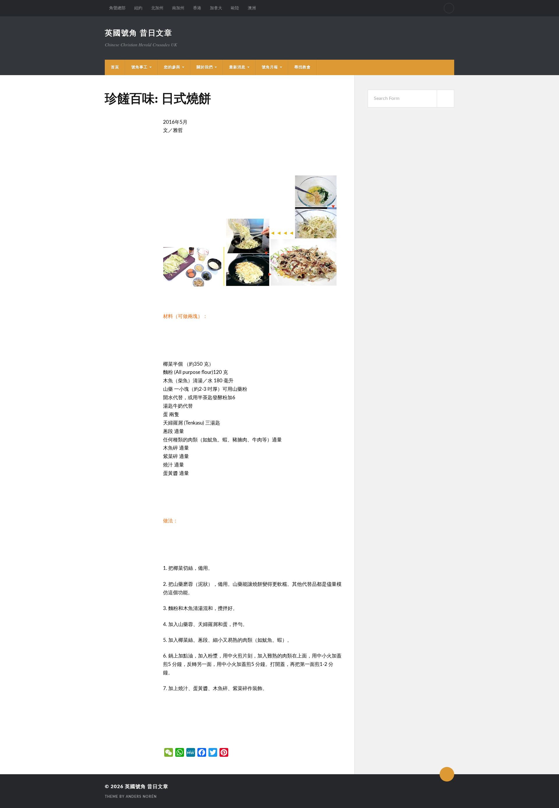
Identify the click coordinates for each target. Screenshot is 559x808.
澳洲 (252, 8)
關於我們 (205, 67)
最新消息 (237, 67)
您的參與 (172, 67)
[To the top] (447, 774)
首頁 (115, 67)
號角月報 (270, 67)
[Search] (449, 8)
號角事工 (139, 67)
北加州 (157, 8)
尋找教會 (302, 67)
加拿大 (216, 8)
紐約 (138, 8)
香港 (197, 8)
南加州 (178, 8)
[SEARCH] (445, 98)
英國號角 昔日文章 (138, 33)
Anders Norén (141, 796)
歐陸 (235, 8)
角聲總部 (117, 8)
